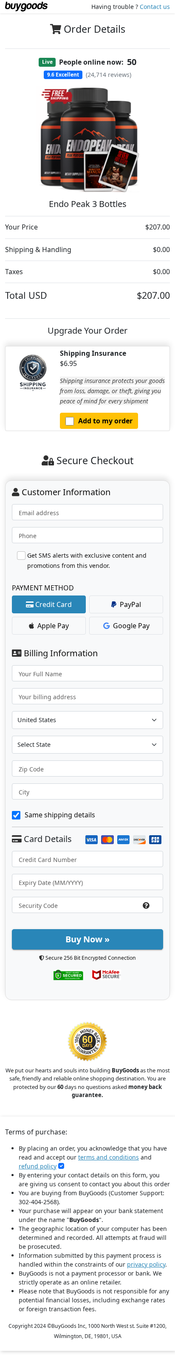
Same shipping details (60, 814)
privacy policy (146, 1264)
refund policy (37, 1166)
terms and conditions (108, 1157)
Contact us (155, 7)
